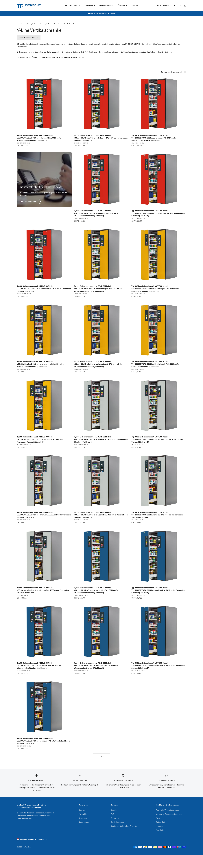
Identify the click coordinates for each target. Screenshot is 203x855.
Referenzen (83, 818)
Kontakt (135, 5)
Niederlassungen (85, 822)
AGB (158, 818)
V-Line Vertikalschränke (70, 24)
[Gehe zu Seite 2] (107, 756)
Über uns (121, 5)
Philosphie (83, 814)
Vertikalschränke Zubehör (28, 38)
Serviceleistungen (106, 5)
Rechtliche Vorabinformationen (167, 810)
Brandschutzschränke (54, 24)
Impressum (160, 826)
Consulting (88, 5)
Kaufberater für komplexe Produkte (124, 826)
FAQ (112, 814)
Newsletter (160, 830)
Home (19, 24)
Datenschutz (160, 822)
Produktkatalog (71, 5)
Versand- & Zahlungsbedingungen (169, 814)
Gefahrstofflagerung (40, 24)
